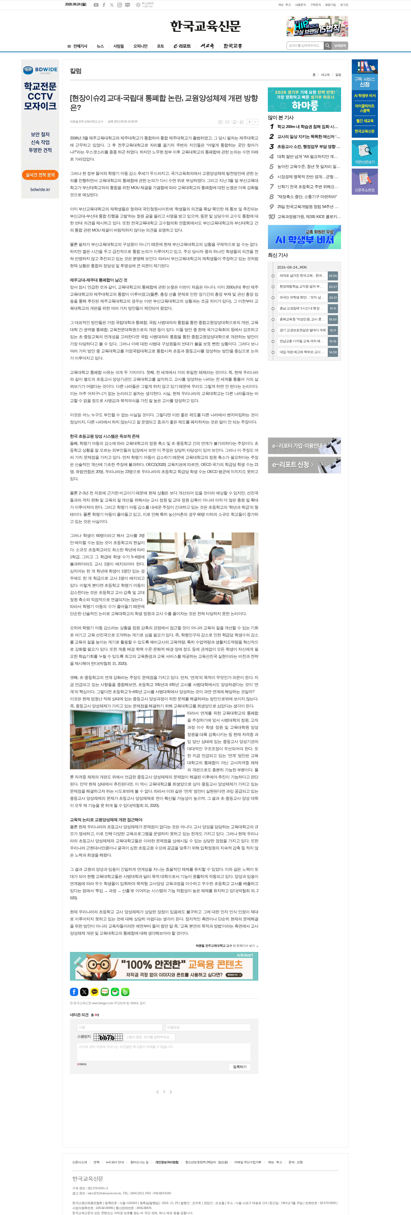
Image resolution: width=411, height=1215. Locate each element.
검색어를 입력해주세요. (304, 45)
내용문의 (300, 4)
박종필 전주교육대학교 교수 (86, 121)
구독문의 (315, 4)
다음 (170, 1092)
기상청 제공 (147, 6)
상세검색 (340, 45)
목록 (220, 122)
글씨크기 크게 (250, 122)
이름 (82, 1027)
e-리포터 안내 (115, 1162)
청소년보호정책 (206, 1162)
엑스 (111, 5)
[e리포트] (182, 46)
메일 (227, 122)
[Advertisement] (94, 23)
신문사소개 (79, 1162)
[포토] (160, 46)
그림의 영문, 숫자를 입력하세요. (148, 1037)
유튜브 (96, 5)
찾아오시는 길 (139, 1162)
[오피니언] (140, 46)
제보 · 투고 (284, 4)
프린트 (234, 122)
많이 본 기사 (281, 117)
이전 (157, 1092)
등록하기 (239, 1067)
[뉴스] (100, 46)
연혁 (96, 1162)
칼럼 (338, 74)
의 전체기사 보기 (225, 945)
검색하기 (328, 46)
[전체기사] (77, 46)
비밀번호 (173, 1027)
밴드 (125, 992)
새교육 (325, 74)
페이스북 (104, 5)
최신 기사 (278, 255)
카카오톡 (94, 992)
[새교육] (207, 46)
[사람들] (119, 46)
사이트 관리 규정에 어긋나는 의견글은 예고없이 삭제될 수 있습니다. (126, 1046)
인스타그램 (119, 5)
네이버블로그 (127, 5)
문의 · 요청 (296, 1162)
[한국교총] (233, 46)
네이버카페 (115, 992)
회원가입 (330, 4)
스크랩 (241, 122)
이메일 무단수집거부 (247, 1162)
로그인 (344, 4)
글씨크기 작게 (255, 122)
